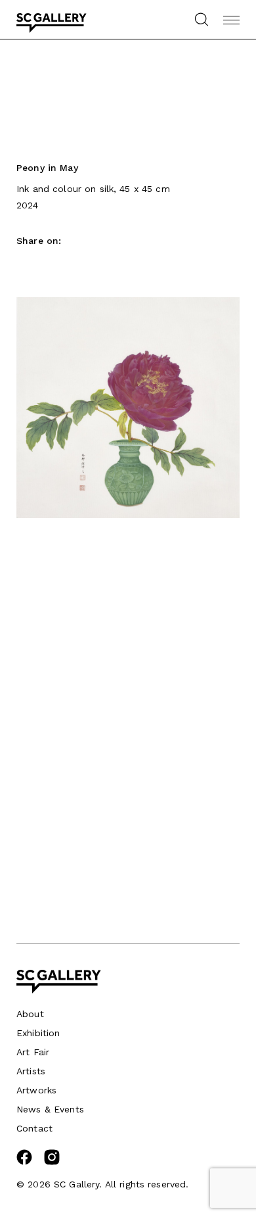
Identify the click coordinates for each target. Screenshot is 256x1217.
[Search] (201, 19)
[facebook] (24, 1162)
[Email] (46, 264)
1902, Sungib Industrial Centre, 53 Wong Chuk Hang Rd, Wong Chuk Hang (85, 740)
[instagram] (52, 1162)
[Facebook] (23, 264)
